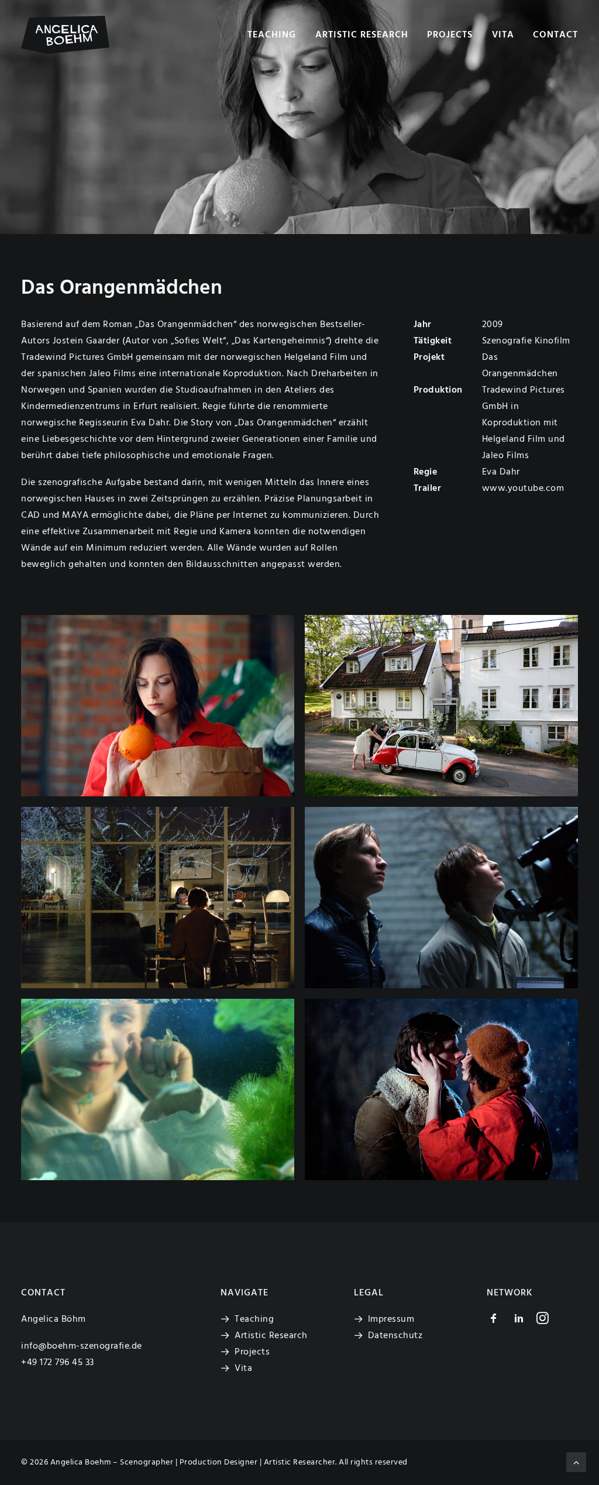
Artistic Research (361, 35)
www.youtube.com (523, 488)
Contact (555, 35)
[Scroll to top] (576, 1462)
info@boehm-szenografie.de (81, 1346)
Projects (450, 35)
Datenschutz (395, 1335)
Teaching (271, 35)
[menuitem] (275, 35)
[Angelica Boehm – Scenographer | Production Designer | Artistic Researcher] (65, 35)
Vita (503, 35)
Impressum (391, 1319)
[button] (157, 705)
